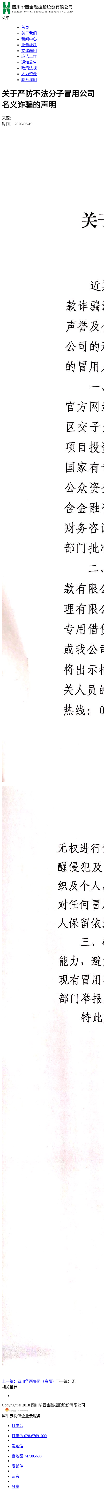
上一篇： (29, 1381)
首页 (25, 27)
